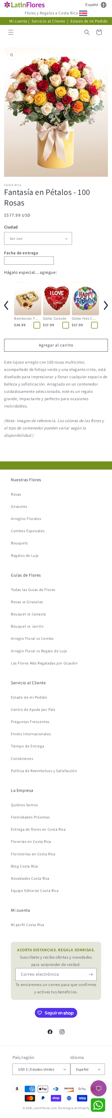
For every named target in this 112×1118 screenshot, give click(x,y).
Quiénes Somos (24, 804)
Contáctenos (22, 758)
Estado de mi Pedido (89, 21)
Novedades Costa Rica (30, 878)
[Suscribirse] (91, 974)
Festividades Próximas (30, 817)
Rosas (16, 494)
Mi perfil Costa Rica (27, 924)
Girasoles (19, 506)
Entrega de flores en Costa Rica (38, 829)
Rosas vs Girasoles (27, 601)
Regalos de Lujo (25, 555)
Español (91, 5)
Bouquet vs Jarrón (27, 626)
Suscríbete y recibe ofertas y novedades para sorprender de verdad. (56, 957)
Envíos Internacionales (31, 733)
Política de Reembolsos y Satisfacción (44, 770)
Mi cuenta (18, 21)
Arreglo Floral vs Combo (32, 638)
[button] (11, 32)
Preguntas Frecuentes (30, 721)
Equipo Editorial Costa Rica (34, 890)
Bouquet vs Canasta (28, 614)
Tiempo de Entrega (27, 746)
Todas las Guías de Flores (33, 589)
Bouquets (19, 543)
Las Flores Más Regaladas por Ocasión (44, 663)
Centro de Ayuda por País (33, 709)
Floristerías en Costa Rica (33, 854)
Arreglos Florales (26, 518)
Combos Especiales (28, 530)
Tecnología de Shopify (73, 1108)
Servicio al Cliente (49, 21)
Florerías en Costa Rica (31, 841)
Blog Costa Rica (24, 866)
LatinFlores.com (45, 1108)
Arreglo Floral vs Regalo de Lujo (39, 650)
